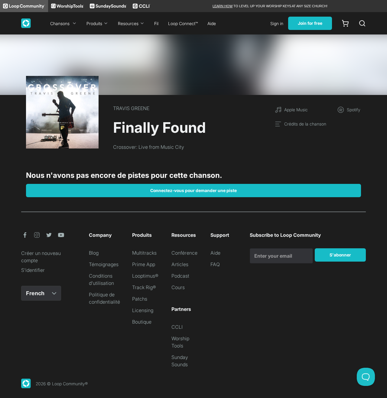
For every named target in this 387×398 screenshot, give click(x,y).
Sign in (276, 23)
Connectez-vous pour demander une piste (193, 190)
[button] (24, 235)
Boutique (141, 322)
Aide (211, 23)
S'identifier (33, 270)
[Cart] (345, 23)
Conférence (184, 253)
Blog (94, 253)
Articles (179, 264)
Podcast (180, 276)
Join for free (310, 23)
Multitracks (144, 253)
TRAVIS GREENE (131, 108)
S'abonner (340, 254)
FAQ (215, 264)
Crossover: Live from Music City (148, 147)
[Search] (362, 23)
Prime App (143, 264)
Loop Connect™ (183, 23)
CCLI (177, 327)
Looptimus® (145, 276)
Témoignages (104, 264)
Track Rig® (144, 287)
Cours (178, 287)
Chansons (60, 23)
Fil (156, 23)
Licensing (142, 310)
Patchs (139, 299)
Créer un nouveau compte (41, 256)
